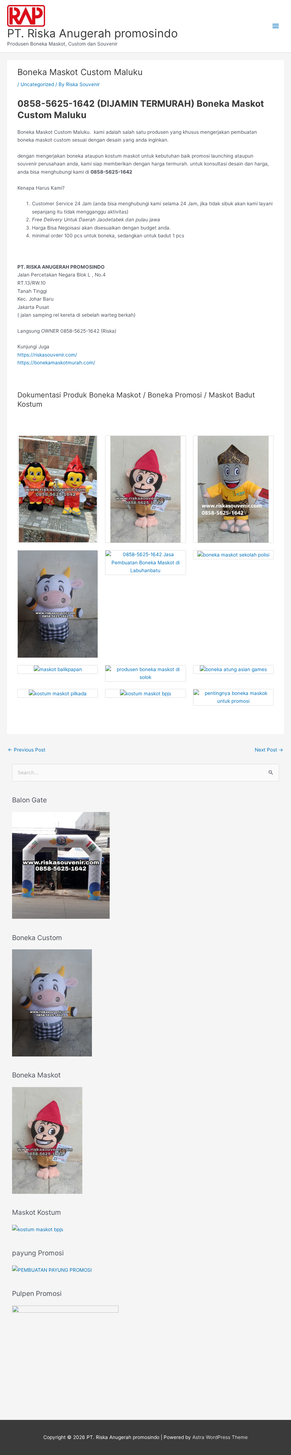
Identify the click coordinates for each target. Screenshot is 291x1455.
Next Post (269, 750)
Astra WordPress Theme (220, 1437)
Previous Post (26, 750)
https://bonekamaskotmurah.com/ (56, 362)
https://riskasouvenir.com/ (47, 355)
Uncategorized (37, 84)
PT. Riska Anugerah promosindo (92, 33)
